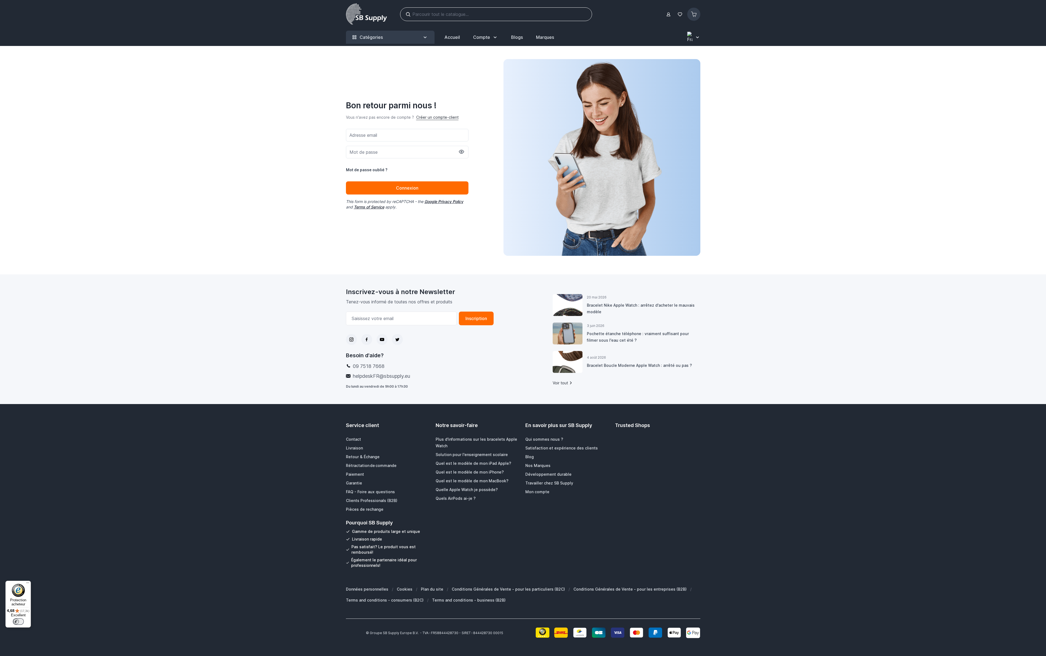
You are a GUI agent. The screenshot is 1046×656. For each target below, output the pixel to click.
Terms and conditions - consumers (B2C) (385, 600)
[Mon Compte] (668, 14)
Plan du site (432, 589)
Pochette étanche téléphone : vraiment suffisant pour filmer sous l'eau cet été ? (638, 336)
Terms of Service (369, 207)
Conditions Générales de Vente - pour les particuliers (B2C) (508, 589)
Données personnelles (367, 589)
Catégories (371, 37)
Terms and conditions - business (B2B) (469, 600)
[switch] (18, 621)
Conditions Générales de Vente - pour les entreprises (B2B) (630, 589)
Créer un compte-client (437, 117)
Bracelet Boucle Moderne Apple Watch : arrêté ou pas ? (639, 365)
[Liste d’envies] (680, 14)
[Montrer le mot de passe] (461, 152)
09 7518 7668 (368, 366)
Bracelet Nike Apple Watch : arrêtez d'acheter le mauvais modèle (641, 308)
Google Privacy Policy (443, 201)
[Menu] (27, 584)
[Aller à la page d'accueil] (366, 14)
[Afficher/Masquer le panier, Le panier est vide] (693, 14)
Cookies (404, 589)
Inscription (476, 318)
